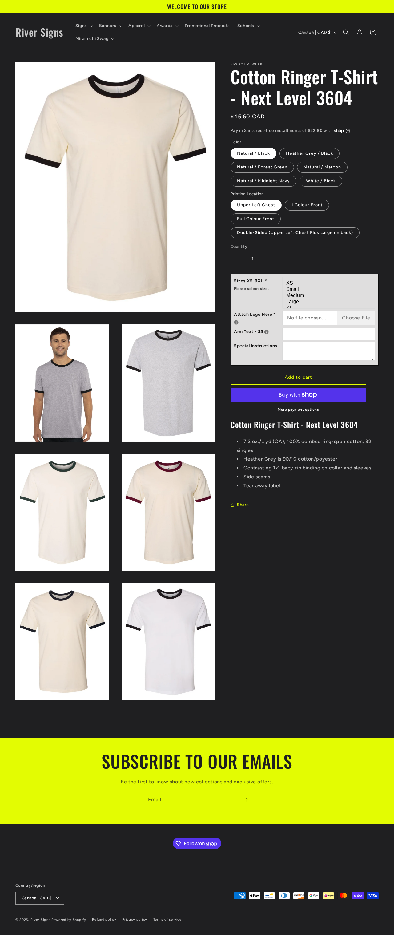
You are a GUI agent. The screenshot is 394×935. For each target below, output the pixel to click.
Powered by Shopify (68, 919)
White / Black (321, 181)
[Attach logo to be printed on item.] (236, 322)
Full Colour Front (255, 219)
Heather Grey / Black (309, 153)
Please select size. (251, 289)
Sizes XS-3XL (251, 284)
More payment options (298, 409)
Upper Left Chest (256, 205)
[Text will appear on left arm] (266, 332)
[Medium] (329, 296)
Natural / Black (253, 153)
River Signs (40, 919)
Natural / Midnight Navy (263, 181)
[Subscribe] (245, 800)
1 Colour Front (307, 205)
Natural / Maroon (322, 167)
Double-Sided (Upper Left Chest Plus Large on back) (295, 233)
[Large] (329, 302)
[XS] (329, 283)
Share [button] (243, 504)
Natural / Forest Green (262, 167)
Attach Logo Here (258, 314)
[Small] (329, 290)
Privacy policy (134, 919)
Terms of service (167, 919)
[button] (83, 25)
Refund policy (104, 919)
